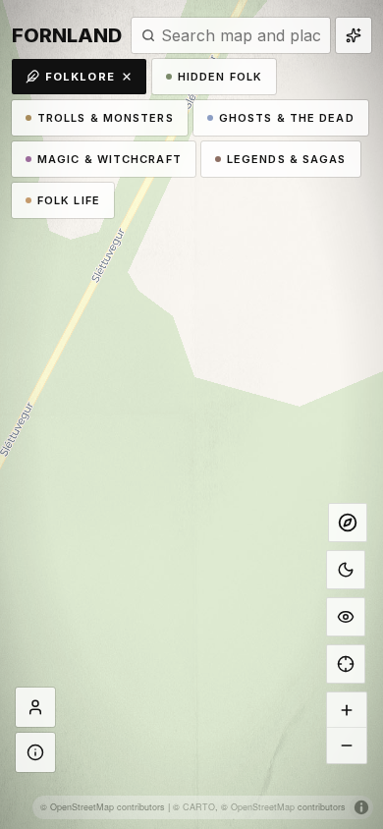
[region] (191, 414)
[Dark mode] (345, 569)
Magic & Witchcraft (109, 159)
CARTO (199, 807)
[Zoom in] (346, 710)
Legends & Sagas (287, 159)
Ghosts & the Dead (287, 118)
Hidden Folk (220, 76)
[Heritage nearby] (353, 35)
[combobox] (240, 35)
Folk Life (68, 200)
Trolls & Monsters (105, 118)
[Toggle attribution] (361, 807)
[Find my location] (345, 664)
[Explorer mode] (347, 522)
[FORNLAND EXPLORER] (35, 707)
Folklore (80, 76)
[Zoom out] (346, 745)
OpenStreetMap (263, 807)
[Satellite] (345, 616)
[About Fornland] (35, 752)
